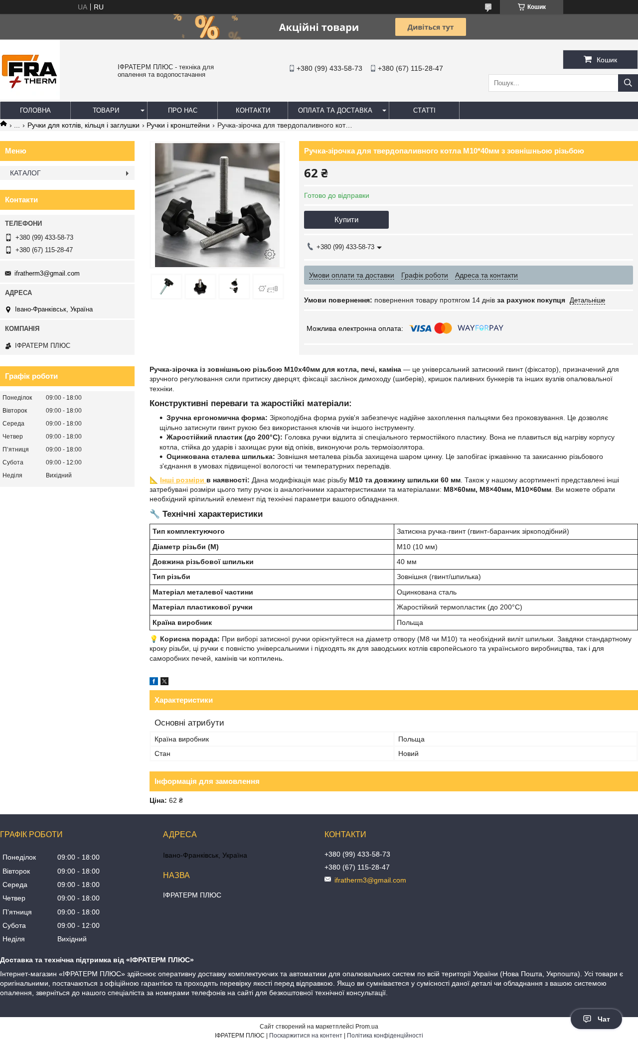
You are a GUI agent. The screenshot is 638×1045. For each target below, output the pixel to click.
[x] (164, 683)
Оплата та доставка (335, 110)
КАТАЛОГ (25, 173)
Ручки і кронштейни (178, 125)
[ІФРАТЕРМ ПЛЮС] (30, 97)
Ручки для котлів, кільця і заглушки (83, 125)
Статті (424, 110)
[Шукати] (628, 83)
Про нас (182, 110)
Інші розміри (183, 480)
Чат (604, 1019)
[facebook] (154, 683)
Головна (35, 110)
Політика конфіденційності (385, 1035)
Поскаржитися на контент (305, 1035)
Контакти (253, 110)
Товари (106, 110)
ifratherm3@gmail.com (47, 273)
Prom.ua (366, 1026)
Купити (346, 219)
